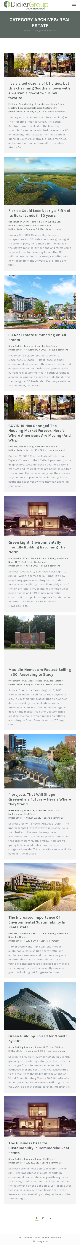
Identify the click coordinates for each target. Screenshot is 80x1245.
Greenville (39, 104)
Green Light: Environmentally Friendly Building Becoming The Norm (36, 547)
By (15, 111)
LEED (17, 562)
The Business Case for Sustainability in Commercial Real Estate (38, 1148)
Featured (12, 104)
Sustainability (50, 108)
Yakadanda (55, 1237)
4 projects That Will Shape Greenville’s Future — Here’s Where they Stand (39, 799)
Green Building (26, 104)
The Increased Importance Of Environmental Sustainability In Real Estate (36, 922)
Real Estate (36, 108)
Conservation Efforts (19, 221)
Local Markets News (18, 108)
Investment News (55, 104)
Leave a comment (56, 111)
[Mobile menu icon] (74, 5)
